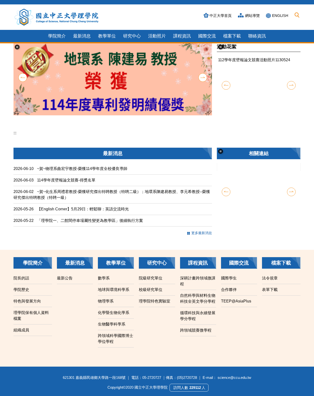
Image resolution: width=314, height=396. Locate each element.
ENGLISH (280, 15)
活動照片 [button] (157, 36)
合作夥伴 (229, 296)
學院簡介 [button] (57, 36)
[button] (297, 15)
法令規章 (270, 285)
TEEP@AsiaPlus (236, 308)
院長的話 (21, 285)
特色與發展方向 (27, 308)
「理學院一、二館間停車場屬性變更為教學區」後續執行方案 (90, 227)
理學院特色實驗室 (154, 308)
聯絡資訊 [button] (257, 36)
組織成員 (21, 337)
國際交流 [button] (207, 36)
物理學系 (106, 308)
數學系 (104, 285)
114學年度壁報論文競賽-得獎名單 (66, 187)
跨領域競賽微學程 (195, 337)
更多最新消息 (201, 240)
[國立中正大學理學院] (56, 17)
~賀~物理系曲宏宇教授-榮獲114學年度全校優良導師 (82, 175)
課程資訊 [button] (182, 36)
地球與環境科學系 (113, 296)
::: (14, 140)
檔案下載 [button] (232, 36)
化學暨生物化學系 (113, 319)
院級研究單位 (150, 285)
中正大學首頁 (220, 15)
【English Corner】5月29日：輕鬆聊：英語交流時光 (83, 216)
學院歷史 (21, 296)
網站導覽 (252, 15)
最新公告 (65, 285)
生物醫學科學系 (111, 331)
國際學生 (229, 285)
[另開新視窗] (259, 178)
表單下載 (270, 296)
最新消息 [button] (82, 36)
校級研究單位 (150, 296)
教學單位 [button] (107, 36)
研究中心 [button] (132, 36)
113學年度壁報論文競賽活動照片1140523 (254, 114)
